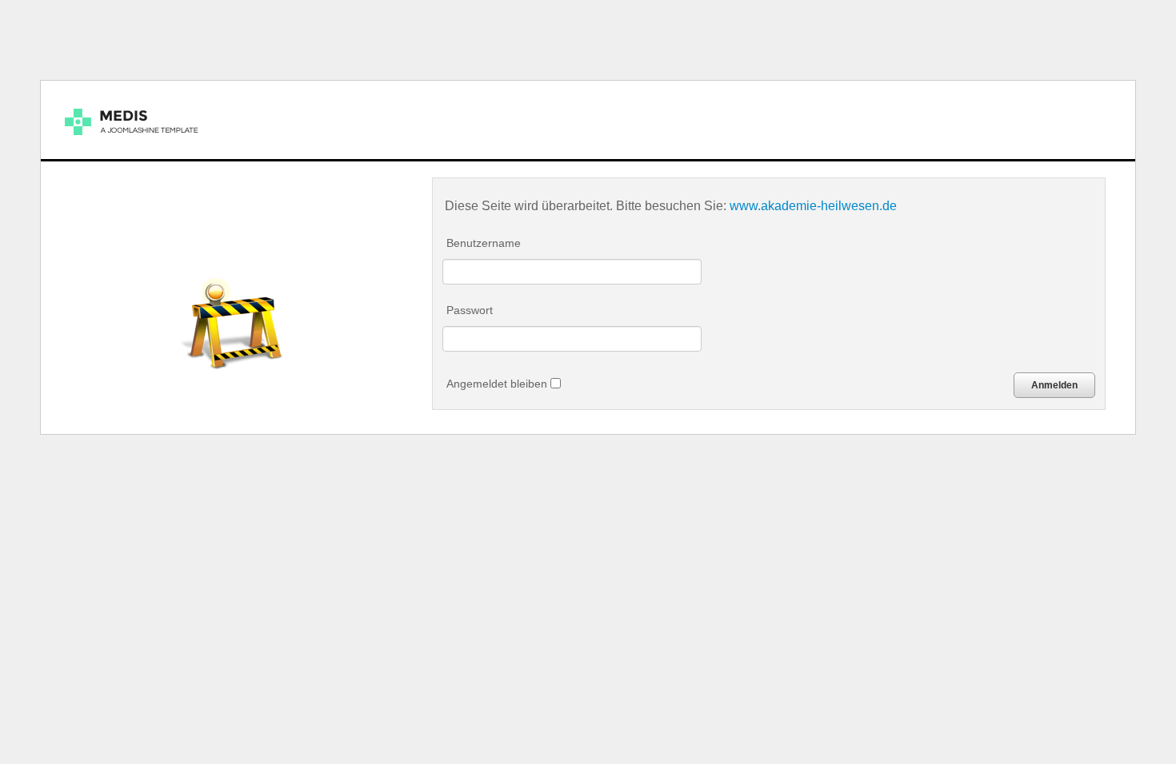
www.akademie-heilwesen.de (813, 205)
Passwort (469, 310)
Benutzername (483, 243)
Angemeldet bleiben (498, 383)
